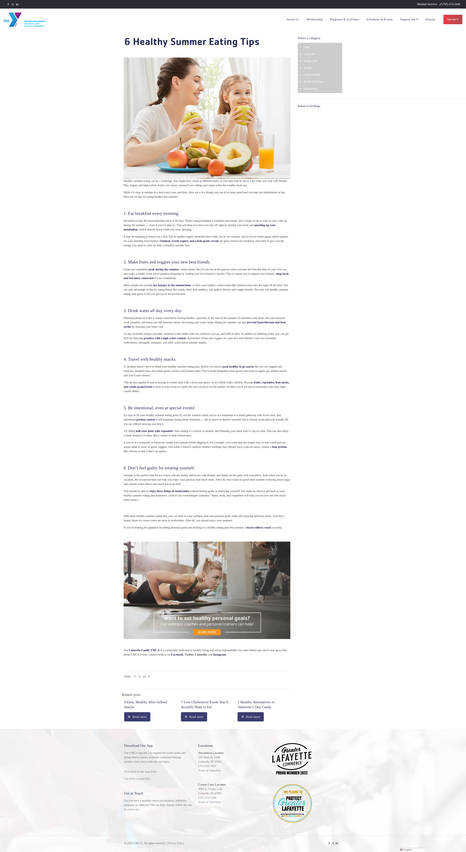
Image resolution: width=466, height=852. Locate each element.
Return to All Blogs (309, 106)
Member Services (427, 4)
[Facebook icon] (8, 4)
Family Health (312, 74)
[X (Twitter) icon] (12, 4)
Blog (306, 47)
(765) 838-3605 (207, 766)
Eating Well (310, 60)
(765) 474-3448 (451, 4)
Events (308, 67)
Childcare (309, 54)
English (407, 849)
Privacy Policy (175, 843)
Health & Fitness (313, 81)
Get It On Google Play (137, 778)
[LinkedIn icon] (17, 4)
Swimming (310, 88)
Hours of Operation (209, 770)
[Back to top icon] (448, 844)
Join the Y (453, 19)
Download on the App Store (140, 771)
